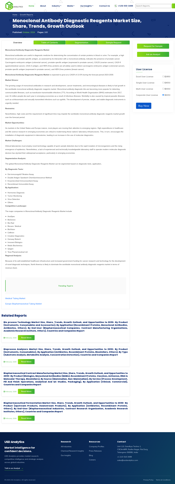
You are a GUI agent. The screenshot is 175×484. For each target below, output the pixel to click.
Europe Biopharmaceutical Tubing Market (23, 304)
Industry (56, 6)
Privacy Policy (148, 480)
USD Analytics (14, 442)
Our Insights (86, 6)
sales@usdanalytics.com (127, 460)
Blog (91, 455)
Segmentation (81, 42)
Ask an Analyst (153, 54)
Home (31, 6)
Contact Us (104, 6)
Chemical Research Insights (72, 451)
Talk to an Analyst (13, 468)
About (43, 6)
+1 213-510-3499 (125, 6)
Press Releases (95, 451)
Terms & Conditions (163, 480)
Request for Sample (153, 46)
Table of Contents (49, 42)
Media (70, 6)
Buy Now (143, 105)
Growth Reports (26, 14)
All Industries (66, 446)
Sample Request (113, 42)
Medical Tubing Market (15, 298)
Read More (26, 337)
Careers (92, 460)
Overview (17, 42)
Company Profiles (96, 446)
